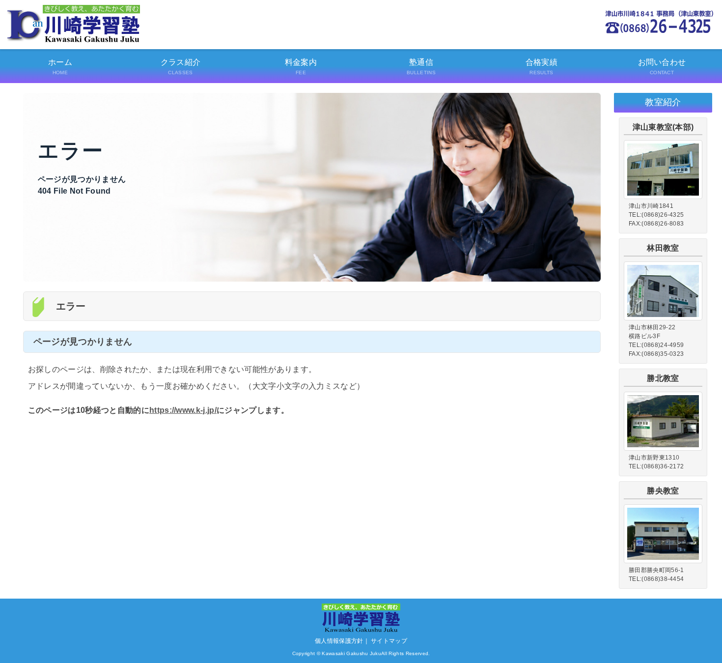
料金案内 (301, 66)
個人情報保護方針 (339, 640)
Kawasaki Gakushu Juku (351, 653)
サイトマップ (389, 640)
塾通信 (421, 66)
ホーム (60, 66)
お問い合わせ (662, 66)
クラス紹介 (181, 66)
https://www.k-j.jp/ (183, 410)
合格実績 (541, 66)
